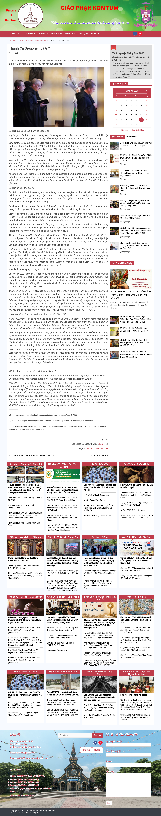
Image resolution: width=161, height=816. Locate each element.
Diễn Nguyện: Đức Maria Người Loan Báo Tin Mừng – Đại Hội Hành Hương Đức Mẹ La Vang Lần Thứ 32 (24, 705)
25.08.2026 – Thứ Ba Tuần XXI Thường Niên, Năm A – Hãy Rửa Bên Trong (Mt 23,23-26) (136, 354)
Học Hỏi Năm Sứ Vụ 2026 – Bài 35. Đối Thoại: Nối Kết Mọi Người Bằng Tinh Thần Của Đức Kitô (62, 490)
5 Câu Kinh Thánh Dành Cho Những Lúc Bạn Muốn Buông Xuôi (62, 636)
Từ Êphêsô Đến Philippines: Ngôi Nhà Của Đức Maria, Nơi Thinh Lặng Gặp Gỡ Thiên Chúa (135, 640)
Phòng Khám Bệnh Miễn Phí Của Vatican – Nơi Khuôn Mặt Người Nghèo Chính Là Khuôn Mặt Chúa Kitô (98, 584)
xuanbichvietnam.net (97, 448)
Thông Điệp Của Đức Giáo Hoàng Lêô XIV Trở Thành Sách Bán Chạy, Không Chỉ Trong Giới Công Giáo (62, 702)
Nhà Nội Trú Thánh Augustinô (96, 495)
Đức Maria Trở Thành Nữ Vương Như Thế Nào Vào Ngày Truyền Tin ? (62, 628)
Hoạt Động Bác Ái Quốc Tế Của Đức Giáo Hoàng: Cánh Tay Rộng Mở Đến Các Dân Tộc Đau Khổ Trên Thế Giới (99, 562)
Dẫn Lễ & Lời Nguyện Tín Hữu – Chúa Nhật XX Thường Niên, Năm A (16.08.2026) (24, 660)
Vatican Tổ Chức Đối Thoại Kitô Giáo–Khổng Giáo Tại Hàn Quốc (97, 654)
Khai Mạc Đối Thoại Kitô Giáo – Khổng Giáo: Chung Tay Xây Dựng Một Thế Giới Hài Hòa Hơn (98, 645)
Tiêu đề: (109, 761)
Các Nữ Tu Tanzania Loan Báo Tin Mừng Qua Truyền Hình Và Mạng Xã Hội (100, 487)
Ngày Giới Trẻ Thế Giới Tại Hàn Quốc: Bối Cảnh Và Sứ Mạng (136, 577)
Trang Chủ (15, 34)
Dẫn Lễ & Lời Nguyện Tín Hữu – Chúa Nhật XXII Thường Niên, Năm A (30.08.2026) (24, 620)
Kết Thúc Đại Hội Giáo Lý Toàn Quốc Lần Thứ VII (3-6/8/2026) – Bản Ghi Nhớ (62, 573)
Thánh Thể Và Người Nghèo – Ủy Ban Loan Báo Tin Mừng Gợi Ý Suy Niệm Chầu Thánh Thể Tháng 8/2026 (100, 662)
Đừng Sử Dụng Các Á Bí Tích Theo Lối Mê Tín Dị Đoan (62, 644)
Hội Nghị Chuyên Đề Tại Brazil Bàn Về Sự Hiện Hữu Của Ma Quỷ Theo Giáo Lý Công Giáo (135, 203)
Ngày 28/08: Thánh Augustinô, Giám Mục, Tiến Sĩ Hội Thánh (135, 216)
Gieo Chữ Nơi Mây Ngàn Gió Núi (97, 515)
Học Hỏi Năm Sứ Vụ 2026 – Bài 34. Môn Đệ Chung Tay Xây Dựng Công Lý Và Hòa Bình (62, 507)
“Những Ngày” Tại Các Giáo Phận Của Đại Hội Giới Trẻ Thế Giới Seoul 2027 (136, 560)
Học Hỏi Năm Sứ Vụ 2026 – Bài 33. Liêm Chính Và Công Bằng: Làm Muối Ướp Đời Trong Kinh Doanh (63, 527)
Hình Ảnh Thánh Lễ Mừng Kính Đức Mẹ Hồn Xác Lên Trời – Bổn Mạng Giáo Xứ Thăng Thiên (25, 575)
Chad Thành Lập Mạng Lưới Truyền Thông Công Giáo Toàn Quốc (23, 713)
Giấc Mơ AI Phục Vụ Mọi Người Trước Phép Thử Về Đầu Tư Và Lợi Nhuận (62, 517)
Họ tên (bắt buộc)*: (114, 741)
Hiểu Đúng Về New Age (57, 650)
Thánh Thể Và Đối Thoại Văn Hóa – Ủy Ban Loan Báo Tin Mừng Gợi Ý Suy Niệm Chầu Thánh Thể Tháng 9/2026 (99, 624)
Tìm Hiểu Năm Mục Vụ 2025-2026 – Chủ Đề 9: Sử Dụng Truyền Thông (63, 499)
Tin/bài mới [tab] (118, 137)
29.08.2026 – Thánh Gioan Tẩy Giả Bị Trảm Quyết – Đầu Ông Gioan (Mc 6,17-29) (136, 158)
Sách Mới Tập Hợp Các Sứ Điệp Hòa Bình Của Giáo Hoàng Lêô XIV (63, 693)
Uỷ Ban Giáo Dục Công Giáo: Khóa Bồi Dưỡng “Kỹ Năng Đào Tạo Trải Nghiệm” (135, 717)
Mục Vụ (82, 34)
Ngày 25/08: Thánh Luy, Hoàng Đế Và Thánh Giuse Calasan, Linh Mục (136, 516)
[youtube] (140, 33)
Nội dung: (110, 771)
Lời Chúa (55, 34)
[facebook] (135, 33)
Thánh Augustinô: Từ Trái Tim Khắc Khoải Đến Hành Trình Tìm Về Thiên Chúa (135, 188)
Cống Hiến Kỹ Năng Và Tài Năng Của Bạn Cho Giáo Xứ (23, 559)
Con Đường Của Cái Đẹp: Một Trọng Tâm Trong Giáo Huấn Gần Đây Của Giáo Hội (99, 697)
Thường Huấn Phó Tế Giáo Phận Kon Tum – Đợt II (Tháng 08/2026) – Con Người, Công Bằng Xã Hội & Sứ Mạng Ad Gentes (24, 489)
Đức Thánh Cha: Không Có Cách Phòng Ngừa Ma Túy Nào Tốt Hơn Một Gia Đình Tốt (134, 173)
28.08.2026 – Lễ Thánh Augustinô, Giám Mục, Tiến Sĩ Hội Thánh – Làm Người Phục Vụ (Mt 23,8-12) (135, 230)
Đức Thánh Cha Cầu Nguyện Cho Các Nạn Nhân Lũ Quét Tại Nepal (136, 144)
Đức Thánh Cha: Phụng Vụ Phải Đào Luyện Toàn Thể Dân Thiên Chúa (23, 651)
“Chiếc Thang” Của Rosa (94, 500)
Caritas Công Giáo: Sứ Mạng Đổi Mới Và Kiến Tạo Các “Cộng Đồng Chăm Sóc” (100, 573)
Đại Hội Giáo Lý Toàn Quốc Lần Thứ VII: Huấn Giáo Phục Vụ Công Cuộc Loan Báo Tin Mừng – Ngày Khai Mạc (62, 562)
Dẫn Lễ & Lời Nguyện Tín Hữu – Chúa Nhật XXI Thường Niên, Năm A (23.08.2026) (24, 630)
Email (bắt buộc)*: (114, 751)
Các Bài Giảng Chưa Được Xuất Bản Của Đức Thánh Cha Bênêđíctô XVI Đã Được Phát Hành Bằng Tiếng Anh (62, 712)
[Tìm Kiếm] (148, 34)
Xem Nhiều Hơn (138, 130)
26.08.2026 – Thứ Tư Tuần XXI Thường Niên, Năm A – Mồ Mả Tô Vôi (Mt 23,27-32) (134, 343)
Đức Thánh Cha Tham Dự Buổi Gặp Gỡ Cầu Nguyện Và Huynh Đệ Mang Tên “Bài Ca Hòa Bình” (99, 707)
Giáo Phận (28, 34)
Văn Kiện (69, 34)
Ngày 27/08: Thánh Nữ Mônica (133, 510)
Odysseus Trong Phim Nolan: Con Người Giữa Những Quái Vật (135, 648)
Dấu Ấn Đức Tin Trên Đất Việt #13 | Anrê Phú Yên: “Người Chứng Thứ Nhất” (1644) (135, 630)
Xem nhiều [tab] (132, 137)
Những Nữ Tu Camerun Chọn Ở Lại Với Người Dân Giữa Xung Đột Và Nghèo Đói (98, 507)
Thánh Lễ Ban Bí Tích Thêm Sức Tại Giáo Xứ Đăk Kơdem (23, 567)
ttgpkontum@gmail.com (37, 758)
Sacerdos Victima (98, 455)
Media (93, 34)
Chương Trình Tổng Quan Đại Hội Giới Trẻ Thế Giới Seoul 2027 (136, 569)
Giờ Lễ (97, 750)
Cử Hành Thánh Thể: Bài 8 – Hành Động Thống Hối (33, 455)
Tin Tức (42, 34)
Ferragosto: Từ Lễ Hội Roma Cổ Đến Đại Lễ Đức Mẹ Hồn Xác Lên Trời (135, 620)
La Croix (103, 444)
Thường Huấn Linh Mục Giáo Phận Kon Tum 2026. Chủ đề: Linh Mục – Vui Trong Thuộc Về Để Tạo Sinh (25, 515)
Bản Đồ (86, 750)
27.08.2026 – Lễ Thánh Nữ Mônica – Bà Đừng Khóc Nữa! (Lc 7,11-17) (136, 329)
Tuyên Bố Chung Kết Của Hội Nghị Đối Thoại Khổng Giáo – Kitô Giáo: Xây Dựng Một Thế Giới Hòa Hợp (98, 635)
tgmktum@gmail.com (25, 753)
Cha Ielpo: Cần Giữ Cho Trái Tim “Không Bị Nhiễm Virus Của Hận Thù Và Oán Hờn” (135, 245)
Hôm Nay (124, 130)
